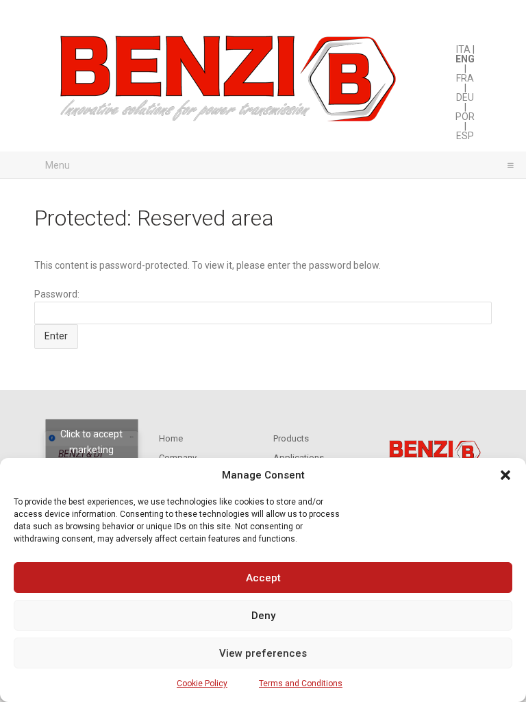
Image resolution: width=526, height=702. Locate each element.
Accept (263, 578)
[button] (505, 475)
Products (291, 438)
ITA (463, 49)
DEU (465, 97)
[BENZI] (229, 82)
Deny (263, 615)
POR (465, 116)
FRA (465, 78)
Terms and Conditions (300, 683)
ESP (465, 135)
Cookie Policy (202, 683)
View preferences (263, 653)
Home (171, 438)
